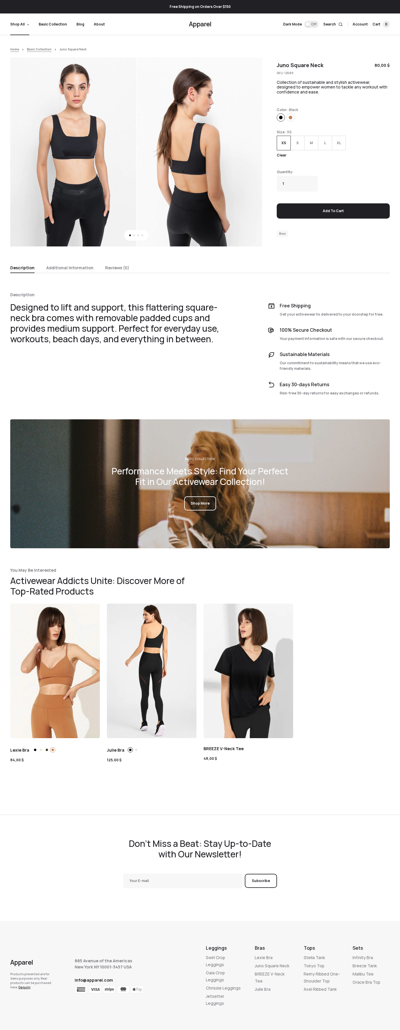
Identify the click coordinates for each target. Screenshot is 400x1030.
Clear (281, 155)
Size (281, 132)
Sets (358, 948)
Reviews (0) (117, 267)
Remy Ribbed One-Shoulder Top (322, 977)
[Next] (250, 152)
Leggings (216, 948)
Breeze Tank (365, 965)
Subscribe (261, 880)
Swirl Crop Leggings (215, 961)
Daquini (24, 987)
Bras (282, 233)
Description (22, 267)
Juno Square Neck (272, 965)
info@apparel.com (94, 980)
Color (282, 109)
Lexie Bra (264, 957)
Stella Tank (314, 957)
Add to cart (333, 210)
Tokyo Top (314, 965)
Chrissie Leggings (223, 988)
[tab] (22, 267)
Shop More (200, 503)
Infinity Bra (363, 957)
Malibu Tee (363, 974)
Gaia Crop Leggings (215, 976)
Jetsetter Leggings (215, 999)
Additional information (69, 267)
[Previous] (21, 152)
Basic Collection (39, 49)
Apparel (200, 24)
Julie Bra (263, 989)
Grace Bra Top (366, 982)
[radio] (281, 117)
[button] (301, 24)
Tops (309, 948)
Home (14, 49)
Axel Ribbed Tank (320, 989)
